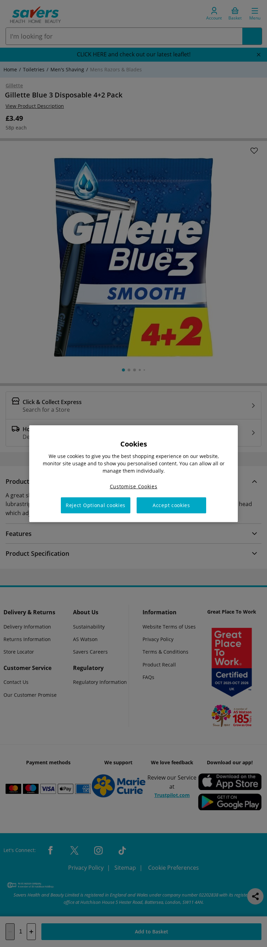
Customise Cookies (133, 486)
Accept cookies (171, 505)
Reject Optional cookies (96, 505)
